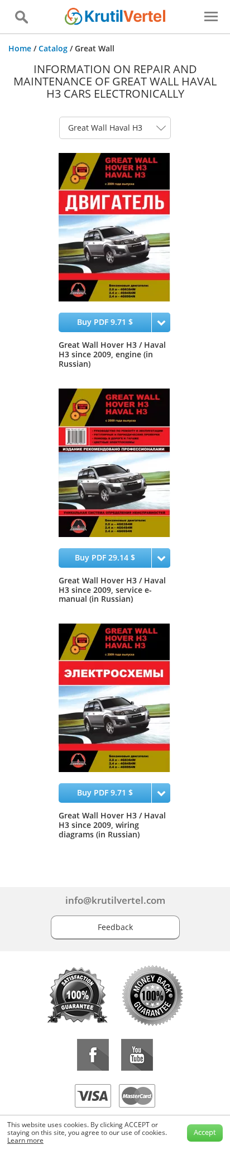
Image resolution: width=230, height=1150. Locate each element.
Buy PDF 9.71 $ (105, 322)
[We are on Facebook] (93, 1055)
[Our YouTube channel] (137, 1055)
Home (19, 48)
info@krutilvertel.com (115, 900)
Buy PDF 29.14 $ (105, 557)
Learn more (25, 1140)
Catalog (53, 48)
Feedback (115, 927)
